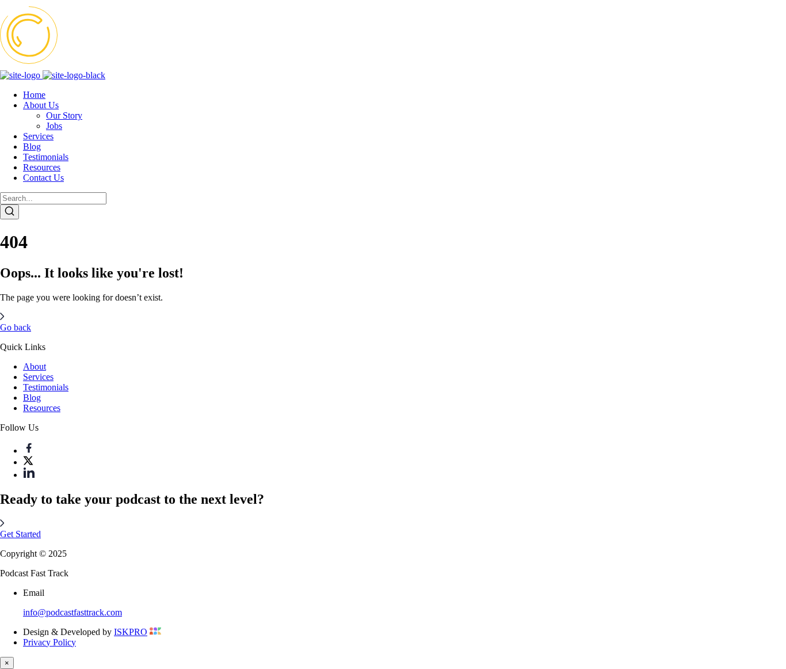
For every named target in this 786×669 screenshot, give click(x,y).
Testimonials (45, 157)
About (34, 366)
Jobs (54, 126)
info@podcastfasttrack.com (72, 612)
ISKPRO (130, 632)
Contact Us (43, 178)
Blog (32, 146)
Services (38, 136)
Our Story (64, 115)
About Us (41, 105)
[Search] (9, 211)
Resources (41, 167)
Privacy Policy (49, 642)
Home (34, 95)
